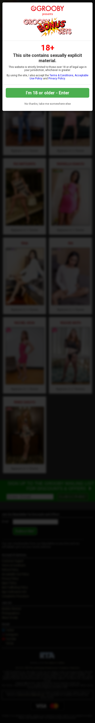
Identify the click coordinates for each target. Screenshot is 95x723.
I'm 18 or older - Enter (47, 92)
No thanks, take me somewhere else (48, 103)
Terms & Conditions (61, 75)
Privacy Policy (56, 78)
